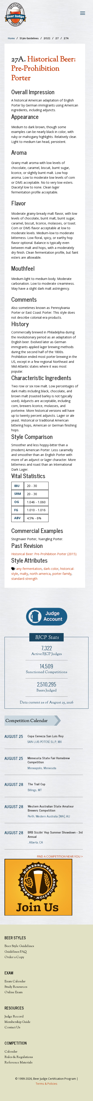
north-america (40, 573)
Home (11, 38)
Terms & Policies (46, 1083)
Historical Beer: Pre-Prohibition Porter (43, 69)
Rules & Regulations (19, 1057)
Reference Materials (18, 1062)
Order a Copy (14, 957)
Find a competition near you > (60, 856)
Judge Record (14, 1016)
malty (24, 573)
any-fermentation (29, 568)
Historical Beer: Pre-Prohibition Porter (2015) (44, 554)
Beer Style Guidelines (19, 946)
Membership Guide (17, 1022)
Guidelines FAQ (16, 952)
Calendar (11, 1052)
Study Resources (16, 987)
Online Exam (14, 992)
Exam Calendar (15, 981)
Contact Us (12, 1027)
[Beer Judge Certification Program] (15, 14)
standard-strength (24, 578)
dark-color (51, 568)
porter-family (61, 573)
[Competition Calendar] (44, 721)
